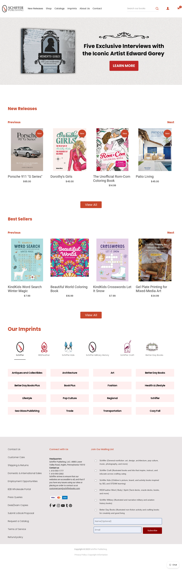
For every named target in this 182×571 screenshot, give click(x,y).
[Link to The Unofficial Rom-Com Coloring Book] (112, 149)
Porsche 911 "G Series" (25, 177)
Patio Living (145, 177)
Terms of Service (17, 529)
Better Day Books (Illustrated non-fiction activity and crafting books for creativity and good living (129, 511)
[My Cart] (178, 8)
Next (170, 122)
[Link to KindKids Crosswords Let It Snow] (112, 260)
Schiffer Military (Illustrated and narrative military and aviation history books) (127, 501)
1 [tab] (5, 76)
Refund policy (15, 537)
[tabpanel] (91, 51)
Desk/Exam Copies (18, 505)
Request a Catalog (18, 521)
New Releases (35, 8)
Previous (14, 122)
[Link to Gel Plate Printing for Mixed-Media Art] (155, 260)
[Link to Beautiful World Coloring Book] (69, 260)
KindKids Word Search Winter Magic (25, 289)
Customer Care (16, 457)
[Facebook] (50, 505)
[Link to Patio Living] (155, 149)
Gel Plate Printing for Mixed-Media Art (151, 289)
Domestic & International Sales (25, 473)
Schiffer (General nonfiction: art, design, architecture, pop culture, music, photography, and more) (129, 462)
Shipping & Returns (18, 465)
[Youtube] (63, 505)
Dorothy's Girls (61, 177)
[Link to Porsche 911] (27, 149)
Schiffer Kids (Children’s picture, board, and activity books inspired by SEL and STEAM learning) (129, 482)
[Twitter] (54, 505)
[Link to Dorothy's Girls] (69, 149)
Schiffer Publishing (98, 549)
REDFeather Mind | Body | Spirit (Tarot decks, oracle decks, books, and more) (130, 492)
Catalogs (59, 8)
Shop (49, 8)
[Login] (167, 8)
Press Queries (15, 497)
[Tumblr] (67, 505)
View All (91, 205)
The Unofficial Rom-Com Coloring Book (111, 179)
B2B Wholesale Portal (19, 489)
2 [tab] (27, 76)
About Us (85, 8)
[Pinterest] (70, 505)
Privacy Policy (81, 555)
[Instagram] (58, 505)
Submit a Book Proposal (21, 513)
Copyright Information (98, 555)
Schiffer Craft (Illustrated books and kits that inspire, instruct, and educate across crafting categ (129, 472)
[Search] (157, 8)
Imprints (72, 8)
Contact (97, 8)
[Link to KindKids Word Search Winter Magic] (27, 260)
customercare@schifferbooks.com (64, 488)
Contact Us (14, 449)
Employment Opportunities (23, 481)
